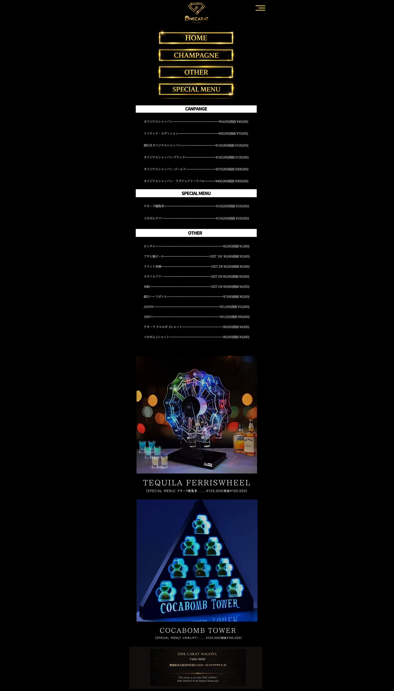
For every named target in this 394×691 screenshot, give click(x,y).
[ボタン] (196, 54)
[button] (260, 8)
